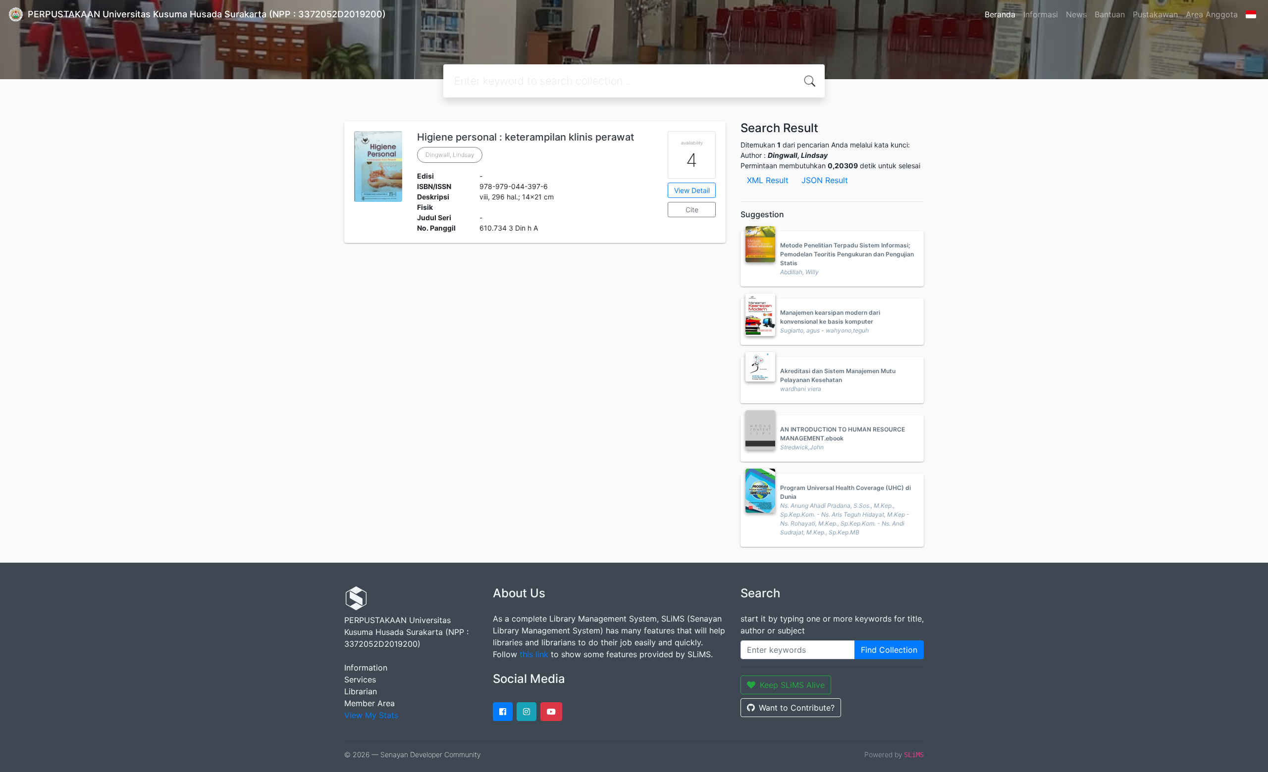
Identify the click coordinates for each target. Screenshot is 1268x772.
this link (534, 654)
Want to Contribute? (797, 708)
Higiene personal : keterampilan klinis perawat (525, 137)
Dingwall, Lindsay (449, 154)
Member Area (369, 703)
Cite (692, 209)
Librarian (360, 691)
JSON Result (824, 180)
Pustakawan (1155, 14)
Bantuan (1110, 14)
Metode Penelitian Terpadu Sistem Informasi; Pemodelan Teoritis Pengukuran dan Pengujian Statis (847, 254)
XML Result (768, 180)
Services (360, 679)
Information (365, 668)
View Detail (692, 190)
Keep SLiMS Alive (792, 685)
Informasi (1040, 14)
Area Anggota (1212, 14)
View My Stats (371, 715)
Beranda (1000, 14)
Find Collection (889, 650)
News (1076, 14)
